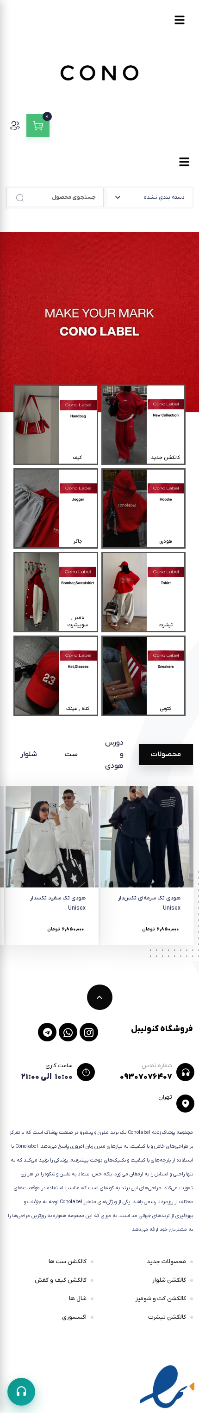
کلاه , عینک (77, 708)
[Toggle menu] (179, 19)
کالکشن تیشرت (167, 1317)
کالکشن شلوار (169, 1280)
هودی (165, 541)
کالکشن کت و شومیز (161, 1299)
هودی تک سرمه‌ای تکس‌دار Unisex (149, 903)
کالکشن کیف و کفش (61, 1280)
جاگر (77, 541)
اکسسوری (74, 1317)
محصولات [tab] (166, 754)
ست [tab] (71, 754)
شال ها (78, 1299)
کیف (77, 457)
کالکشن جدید (165, 457)
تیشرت (165, 625)
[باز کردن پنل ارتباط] (21, 1392)
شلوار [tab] (28, 754)
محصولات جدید (166, 1262)
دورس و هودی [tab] (114, 754)
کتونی (165, 708)
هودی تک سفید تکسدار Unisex (58, 903)
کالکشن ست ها (68, 1262)
